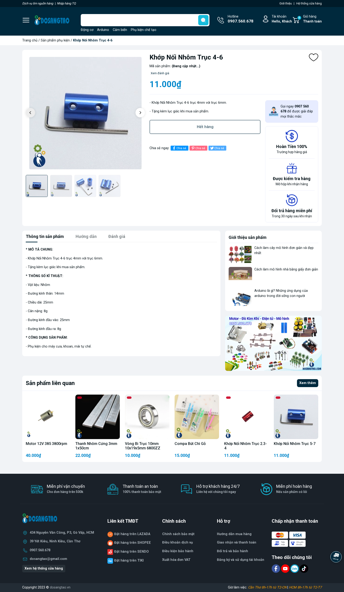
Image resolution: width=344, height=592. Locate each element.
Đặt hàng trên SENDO (131, 552)
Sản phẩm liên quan (50, 383)
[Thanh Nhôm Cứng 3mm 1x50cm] (97, 417)
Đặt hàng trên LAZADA (132, 534)
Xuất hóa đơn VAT (176, 560)
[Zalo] (295, 568)
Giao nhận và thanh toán (236, 542)
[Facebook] (276, 568)
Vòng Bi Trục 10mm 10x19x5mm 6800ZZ (142, 445)
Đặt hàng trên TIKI (129, 560)
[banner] (273, 343)
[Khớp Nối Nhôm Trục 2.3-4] (246, 417)
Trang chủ (29, 40)
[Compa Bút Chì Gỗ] (197, 417)
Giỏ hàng (310, 19)
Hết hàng (205, 126)
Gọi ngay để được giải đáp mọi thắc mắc (297, 111)
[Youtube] (285, 568)
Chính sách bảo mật (178, 534)
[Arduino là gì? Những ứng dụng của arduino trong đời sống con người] (240, 297)
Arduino (103, 30)
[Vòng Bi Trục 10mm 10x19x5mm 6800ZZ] (147, 417)
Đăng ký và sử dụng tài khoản (240, 560)
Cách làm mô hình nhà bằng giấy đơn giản (286, 269)
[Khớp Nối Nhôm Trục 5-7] (296, 417)
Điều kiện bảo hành (177, 551)
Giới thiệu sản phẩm (248, 237)
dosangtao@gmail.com (48, 559)
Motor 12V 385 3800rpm (46, 443)
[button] (140, 112)
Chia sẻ (181, 148)
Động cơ (87, 30)
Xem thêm (307, 383)
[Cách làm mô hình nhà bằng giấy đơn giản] (240, 276)
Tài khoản (282, 19)
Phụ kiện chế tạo (143, 30)
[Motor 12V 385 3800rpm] (48, 417)
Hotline (240, 19)
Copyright (30, 587)
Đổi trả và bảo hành (232, 551)
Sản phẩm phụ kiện (55, 40)
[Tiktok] (304, 568)
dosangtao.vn (60, 587)
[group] (85, 113)
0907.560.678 (40, 550)
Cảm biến (120, 30)
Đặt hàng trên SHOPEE (132, 543)
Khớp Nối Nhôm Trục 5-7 (294, 443)
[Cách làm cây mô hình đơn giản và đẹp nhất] (240, 254)
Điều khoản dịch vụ (177, 542)
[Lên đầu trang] (336, 569)
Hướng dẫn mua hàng (234, 534)
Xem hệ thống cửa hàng (44, 568)
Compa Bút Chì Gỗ (190, 443)
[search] (203, 20)
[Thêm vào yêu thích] (313, 57)
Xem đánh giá (160, 73)
